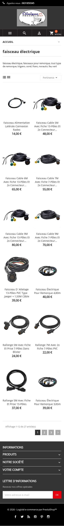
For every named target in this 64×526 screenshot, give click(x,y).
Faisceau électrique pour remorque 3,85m (47, 402)
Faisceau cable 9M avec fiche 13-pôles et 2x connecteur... (17, 237)
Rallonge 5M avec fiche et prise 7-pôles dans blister (17, 348)
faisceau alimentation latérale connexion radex (17, 126)
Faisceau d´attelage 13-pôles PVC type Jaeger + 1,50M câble (16, 293)
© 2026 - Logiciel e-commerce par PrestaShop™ (32, 509)
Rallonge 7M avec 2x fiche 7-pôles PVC (47, 346)
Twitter (22, 516)
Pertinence (50, 77)
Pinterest (42, 516)
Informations (13, 447)
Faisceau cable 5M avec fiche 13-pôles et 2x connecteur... (47, 126)
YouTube (35, 516)
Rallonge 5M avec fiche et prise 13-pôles (17, 402)
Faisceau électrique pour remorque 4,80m (47, 291)
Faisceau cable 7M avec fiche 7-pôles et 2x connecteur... (47, 182)
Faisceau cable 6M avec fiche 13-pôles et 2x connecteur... (17, 182)
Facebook (15, 516)
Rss (28, 516)
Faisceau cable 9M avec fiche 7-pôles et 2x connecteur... (47, 237)
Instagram (48, 516)
